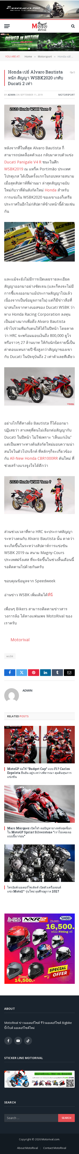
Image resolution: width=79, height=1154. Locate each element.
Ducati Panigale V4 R (22, 161)
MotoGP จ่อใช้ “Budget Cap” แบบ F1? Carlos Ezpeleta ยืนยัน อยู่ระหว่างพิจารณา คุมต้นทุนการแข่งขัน (39, 773)
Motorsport (66, 94)
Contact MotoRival (54, 1148)
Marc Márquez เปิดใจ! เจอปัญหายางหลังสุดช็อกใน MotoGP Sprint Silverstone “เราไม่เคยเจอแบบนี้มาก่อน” (39, 832)
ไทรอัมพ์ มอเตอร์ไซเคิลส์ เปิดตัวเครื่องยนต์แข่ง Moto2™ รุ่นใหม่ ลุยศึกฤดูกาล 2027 (34, 889)
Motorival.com (50, 1139)
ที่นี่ (50, 594)
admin (11, 94)
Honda (50, 189)
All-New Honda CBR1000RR (34, 458)
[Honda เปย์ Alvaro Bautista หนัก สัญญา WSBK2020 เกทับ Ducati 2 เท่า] (39, 122)
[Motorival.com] (39, 26)
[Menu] (7, 26)
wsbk (9, 656)
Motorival (20, 639)
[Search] (72, 26)
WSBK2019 (13, 168)
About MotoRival (27, 1148)
